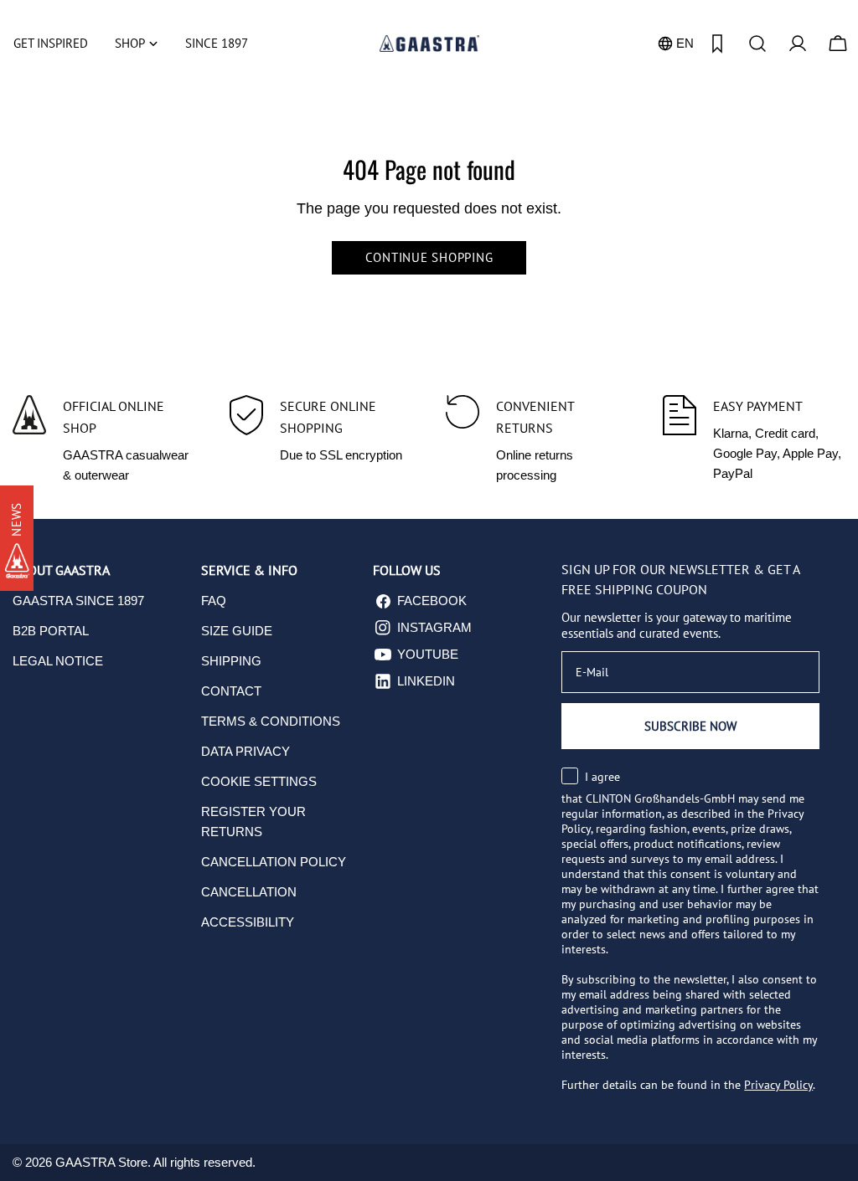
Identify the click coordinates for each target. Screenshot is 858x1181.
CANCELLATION (249, 892)
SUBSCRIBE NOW (690, 726)
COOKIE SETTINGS (259, 781)
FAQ (213, 600)
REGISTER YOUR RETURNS (253, 821)
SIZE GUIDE (236, 631)
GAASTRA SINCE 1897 (78, 600)
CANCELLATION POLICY (273, 862)
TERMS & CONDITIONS (270, 721)
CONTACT (231, 691)
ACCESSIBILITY (247, 922)
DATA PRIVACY (245, 751)
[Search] (757, 43)
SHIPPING (231, 661)
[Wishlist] (717, 43)
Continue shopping (429, 257)
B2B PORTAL (51, 631)
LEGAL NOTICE (58, 661)
